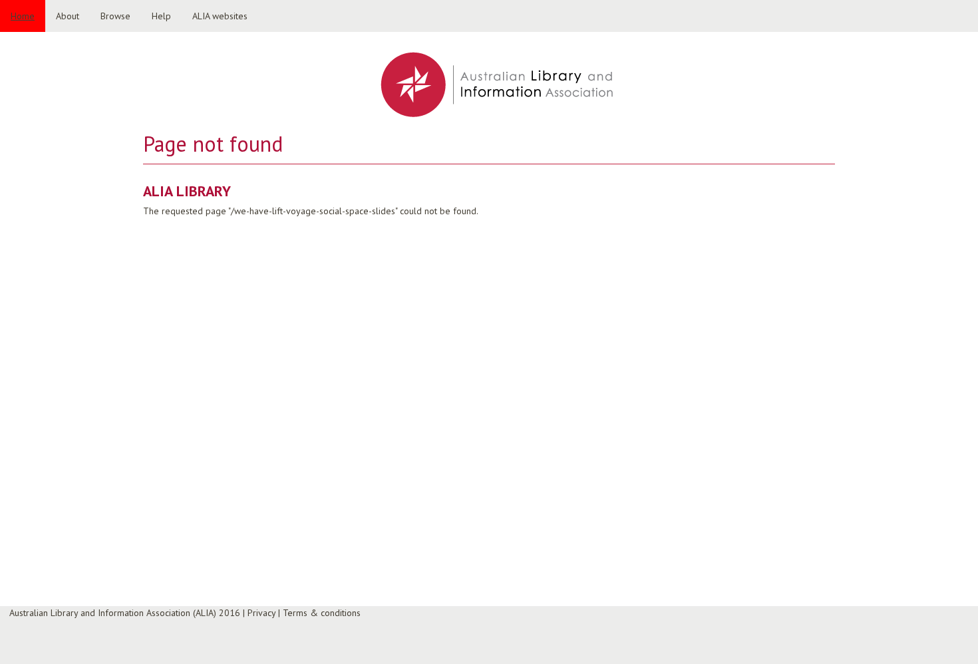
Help (161, 16)
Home (23, 16)
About (67, 16)
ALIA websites (219, 16)
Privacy (261, 613)
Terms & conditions (322, 613)
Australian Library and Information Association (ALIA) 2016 (124, 613)
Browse (115, 16)
